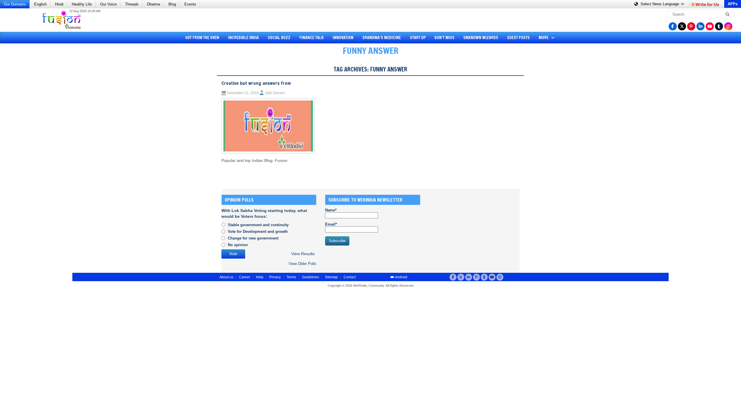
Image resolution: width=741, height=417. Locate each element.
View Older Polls (302, 263)
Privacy (275, 277)
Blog (172, 4)
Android (400, 277)
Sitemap (331, 277)
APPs (733, 4)
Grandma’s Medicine (381, 38)
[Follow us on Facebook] (673, 26)
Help (259, 277)
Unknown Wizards (480, 38)
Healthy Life (82, 4)
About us (226, 277)
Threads (132, 4)
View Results (303, 254)
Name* (331, 210)
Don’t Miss (444, 38)
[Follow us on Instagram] (728, 26)
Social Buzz (279, 38)
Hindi (59, 4)
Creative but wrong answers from (256, 83)
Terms (291, 277)
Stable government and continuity (258, 225)
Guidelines (310, 277)
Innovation (343, 38)
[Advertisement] (26, 149)
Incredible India (243, 38)
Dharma (153, 4)
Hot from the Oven (202, 38)
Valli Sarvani (275, 93)
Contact (350, 277)
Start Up (418, 38)
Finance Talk (311, 38)
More (544, 38)
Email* (331, 224)
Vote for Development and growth (258, 231)
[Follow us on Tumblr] (719, 26)
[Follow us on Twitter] (682, 26)
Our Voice (108, 4)
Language (660, 4)
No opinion (238, 245)
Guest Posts (518, 38)
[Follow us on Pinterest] (691, 26)
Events (190, 4)
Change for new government (253, 238)
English (40, 4)
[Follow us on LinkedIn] (700, 26)
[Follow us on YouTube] (710, 26)
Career (244, 277)
